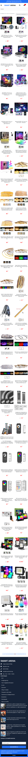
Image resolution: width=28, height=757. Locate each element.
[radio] (6, 32)
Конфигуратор (4, 680)
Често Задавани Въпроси (7, 682)
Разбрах (14, 755)
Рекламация (4, 699)
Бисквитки (3, 697)
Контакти (3, 687)
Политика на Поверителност (8, 694)
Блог (2, 678)
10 (22, 654)
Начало (2, 9)
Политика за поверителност (6, 753)
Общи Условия (4, 689)
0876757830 (9, 1)
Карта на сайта (5, 701)
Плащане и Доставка (6, 692)
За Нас (2, 685)
